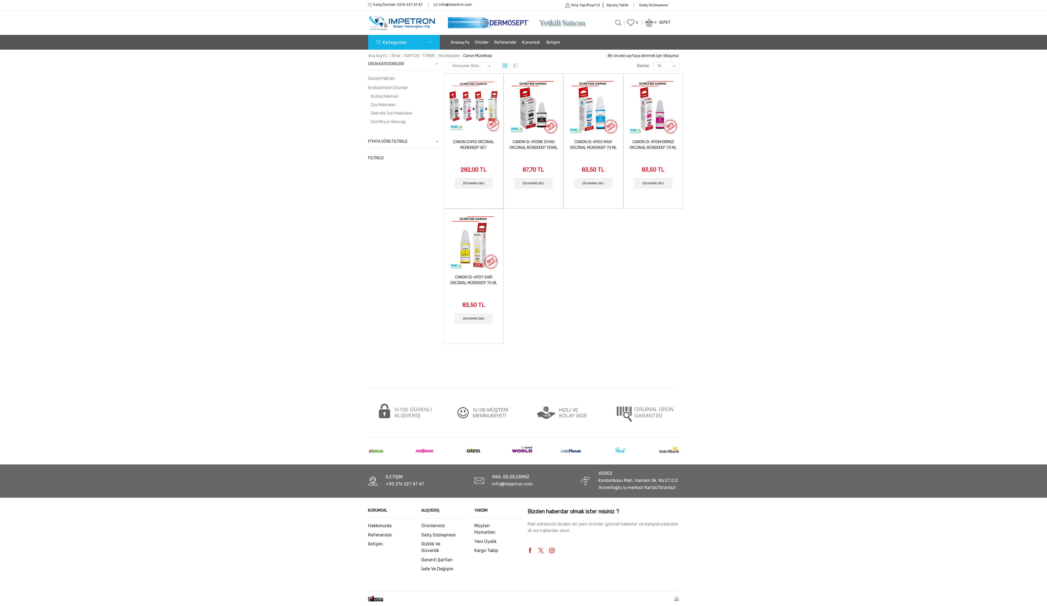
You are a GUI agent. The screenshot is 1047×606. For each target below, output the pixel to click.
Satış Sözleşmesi (653, 5)
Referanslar (505, 42)
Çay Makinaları (383, 105)
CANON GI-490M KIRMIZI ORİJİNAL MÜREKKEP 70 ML (653, 145)
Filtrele (376, 158)
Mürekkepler (449, 55)
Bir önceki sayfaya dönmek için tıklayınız (643, 55)
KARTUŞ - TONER (420, 55)
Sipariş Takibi (617, 5)
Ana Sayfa (377, 55)
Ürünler (482, 42)
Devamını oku (474, 183)
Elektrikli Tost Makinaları (392, 113)
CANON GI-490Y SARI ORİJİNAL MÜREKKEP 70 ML (473, 280)
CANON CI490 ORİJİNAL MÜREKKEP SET (473, 145)
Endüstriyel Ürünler (388, 87)
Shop (395, 55)
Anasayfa (460, 42)
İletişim (553, 42)
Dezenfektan (381, 78)
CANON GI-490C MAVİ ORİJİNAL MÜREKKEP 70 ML (593, 145)
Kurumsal (531, 42)
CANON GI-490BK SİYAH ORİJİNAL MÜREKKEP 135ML (534, 145)
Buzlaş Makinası (384, 96)
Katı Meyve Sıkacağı (388, 121)
